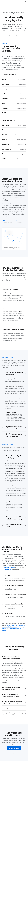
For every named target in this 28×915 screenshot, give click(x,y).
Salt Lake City (6, 149)
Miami (4, 94)
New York (5, 103)
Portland (4, 108)
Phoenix (4, 134)
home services (19, 625)
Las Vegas (5, 84)
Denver (4, 130)
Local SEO (8, 576)
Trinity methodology (9, 567)
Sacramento (6, 144)
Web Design (9, 613)
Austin (4, 79)
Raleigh (4, 139)
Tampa (4, 159)
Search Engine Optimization (14, 585)
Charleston (5, 125)
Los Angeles (6, 89)
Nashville (5, 98)
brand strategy (8, 569)
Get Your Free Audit (14, 748)
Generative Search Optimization (15, 594)
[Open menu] (25, 2)
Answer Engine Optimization (14, 604)
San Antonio (6, 154)
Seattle (4, 113)
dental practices (11, 625)
